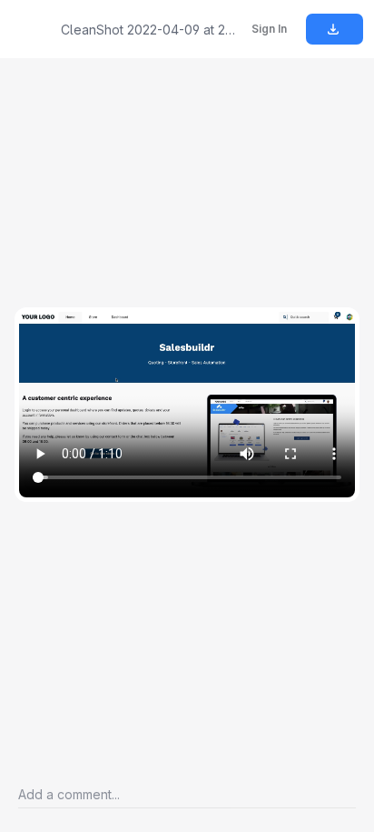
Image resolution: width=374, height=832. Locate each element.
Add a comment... (69, 794)
